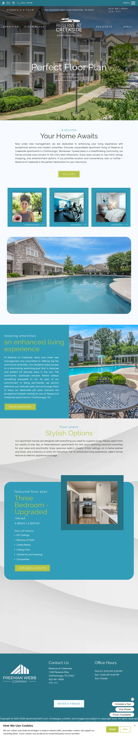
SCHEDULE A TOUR (20, 10)
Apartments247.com (37, 718)
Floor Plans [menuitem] (34, 27)
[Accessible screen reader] (3, 3)
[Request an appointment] (13, 3)
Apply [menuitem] (127, 27)
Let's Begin (69, 77)
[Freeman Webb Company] (19, 673)
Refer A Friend (69, 703)
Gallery (69, 174)
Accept (112, 729)
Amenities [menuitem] (11, 27)
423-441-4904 (118, 10)
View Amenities (20, 406)
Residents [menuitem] (104, 27)
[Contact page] (8, 3)
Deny (125, 729)
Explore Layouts (32, 568)
